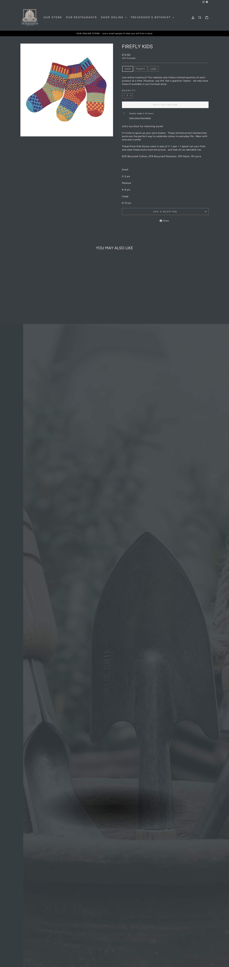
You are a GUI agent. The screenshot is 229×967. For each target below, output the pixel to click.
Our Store (53, 17)
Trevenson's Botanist (151, 17)
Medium (140, 68)
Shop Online (113, 17)
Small (127, 68)
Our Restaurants (81, 17)
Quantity (129, 90)
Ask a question (165, 211)
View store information (140, 118)
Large (153, 68)
